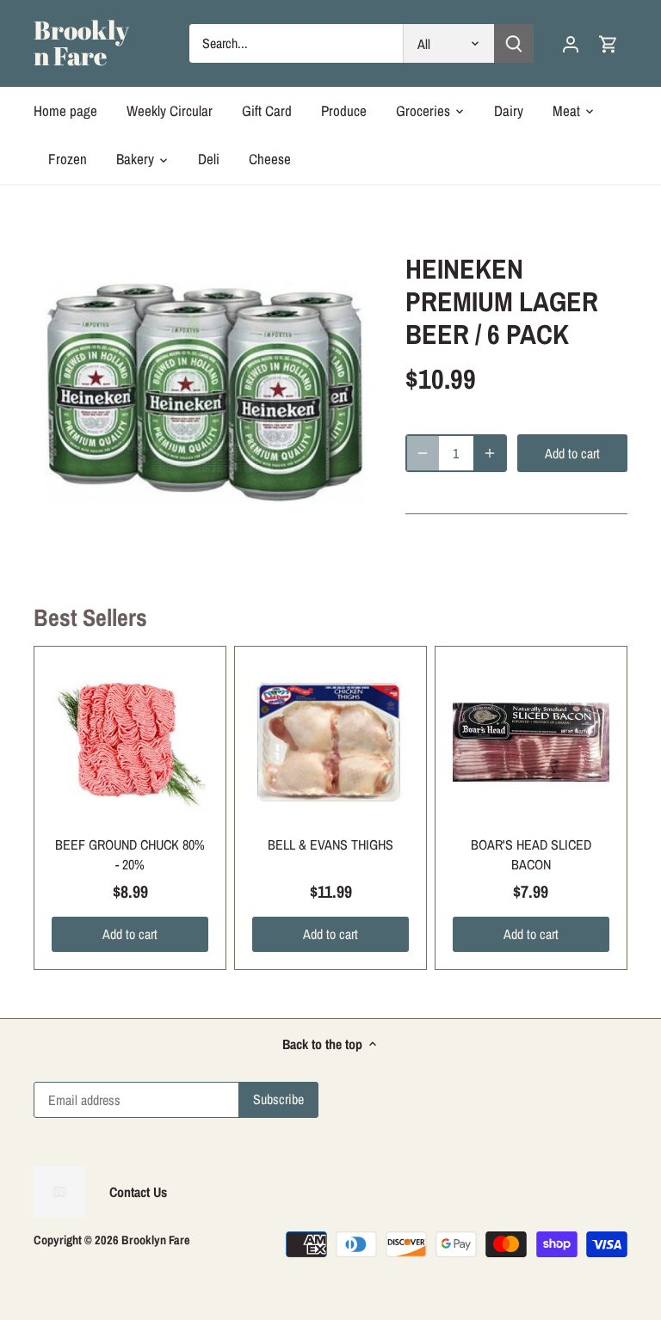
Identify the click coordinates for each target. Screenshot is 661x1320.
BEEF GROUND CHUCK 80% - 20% (130, 854)
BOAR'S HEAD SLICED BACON (531, 854)
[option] (203, 401)
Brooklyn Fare (81, 43)
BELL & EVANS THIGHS (330, 844)
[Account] (571, 43)
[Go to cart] (608, 43)
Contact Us (138, 1191)
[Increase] (489, 453)
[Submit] (513, 43)
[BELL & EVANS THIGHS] (330, 742)
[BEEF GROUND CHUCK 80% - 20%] (130, 742)
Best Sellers (90, 617)
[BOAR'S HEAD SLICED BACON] (531, 742)
